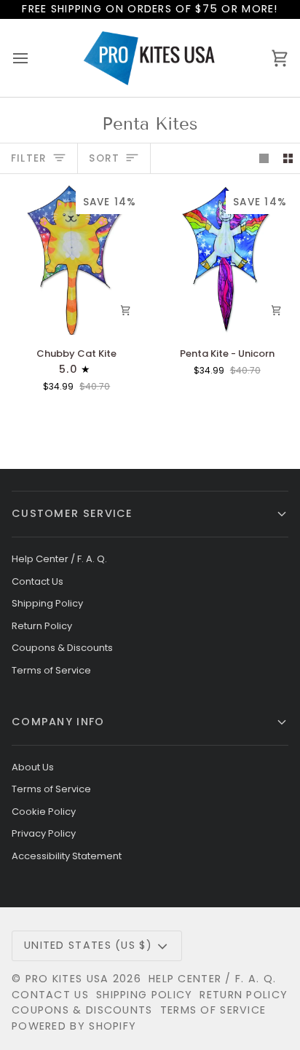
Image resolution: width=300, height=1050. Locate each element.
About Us (33, 767)
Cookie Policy (44, 811)
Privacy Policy (44, 833)
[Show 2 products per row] (288, 158)
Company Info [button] (58, 721)
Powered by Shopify (74, 1026)
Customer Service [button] (72, 513)
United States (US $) (88, 945)
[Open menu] (33, 58)
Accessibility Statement (67, 856)
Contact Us (37, 581)
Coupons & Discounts (62, 648)
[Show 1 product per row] (264, 158)
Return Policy (42, 626)
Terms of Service (51, 670)
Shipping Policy (47, 603)
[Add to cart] (126, 311)
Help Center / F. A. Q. (59, 559)
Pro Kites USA (67, 978)
